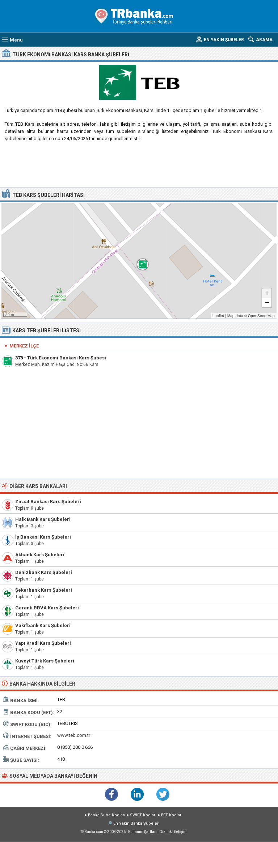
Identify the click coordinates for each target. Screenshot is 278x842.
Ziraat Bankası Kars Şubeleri (48, 501)
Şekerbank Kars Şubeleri (43, 590)
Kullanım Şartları (142, 832)
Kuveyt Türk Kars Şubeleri (44, 661)
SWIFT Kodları (143, 815)
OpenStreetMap (261, 315)
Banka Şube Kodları (106, 815)
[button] (139, 261)
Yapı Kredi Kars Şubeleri (43, 643)
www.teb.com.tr (73, 735)
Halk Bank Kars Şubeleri (43, 519)
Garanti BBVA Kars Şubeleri (47, 607)
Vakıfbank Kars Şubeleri (43, 625)
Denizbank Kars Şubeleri (43, 572)
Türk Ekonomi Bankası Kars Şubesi (66, 357)
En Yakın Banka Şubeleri (136, 823)
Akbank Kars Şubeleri (39, 554)
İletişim (180, 832)
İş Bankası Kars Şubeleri (43, 537)
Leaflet (218, 315)
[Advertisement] (139, 167)
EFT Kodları (171, 815)
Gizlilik (165, 832)
